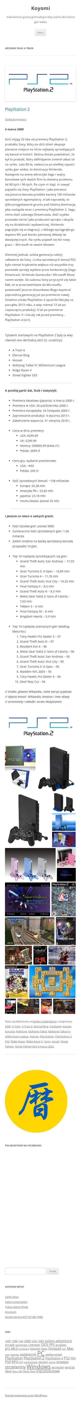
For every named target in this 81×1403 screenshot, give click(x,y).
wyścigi (70, 1367)
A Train (16, 1026)
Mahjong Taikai (37, 1031)
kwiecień (35, 1349)
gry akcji (11, 1348)
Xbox (8, 1371)
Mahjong (21, 1031)
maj (7, 1354)
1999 (20, 1341)
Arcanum (10, 1312)
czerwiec (34, 1345)
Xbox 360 (17, 1371)
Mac (70, 1348)
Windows (39, 1366)
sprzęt (55, 1041)
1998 (14, 1341)
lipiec (44, 1349)
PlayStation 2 (17, 109)
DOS (44, 1344)
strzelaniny (15, 1367)
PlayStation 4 (54, 1358)
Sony (47, 1041)
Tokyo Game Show (16, 1307)
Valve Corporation (16, 1302)
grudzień (61, 1345)
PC (40, 1353)
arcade (10, 1345)
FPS (52, 1344)
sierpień (43, 1362)
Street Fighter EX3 (26, 1046)
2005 (41, 1341)
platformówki (53, 1354)
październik (28, 1354)
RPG (15, 1361)
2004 (34, 1341)
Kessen (67, 1026)
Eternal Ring (41, 1026)
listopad (54, 1348)
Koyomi (40, 8)
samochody (30, 1362)
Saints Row (11, 1297)
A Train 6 (27, 1026)
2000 (8, 1026)
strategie (62, 1362)
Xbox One (29, 1371)
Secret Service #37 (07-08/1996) (24, 1317)
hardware (55, 1026)
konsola (10, 1031)
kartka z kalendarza (44, 1021)
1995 (8, 1341)
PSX (8, 1362)
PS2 (7, 1041)
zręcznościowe (48, 1371)
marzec (34, 1036)
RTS (21, 1362)
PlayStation (47, 1036)
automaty (21, 1345)
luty (64, 1348)
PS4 (73, 1358)
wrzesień (58, 1367)
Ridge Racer (18, 1041)
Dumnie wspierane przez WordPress (26, 1395)
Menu (40, 32)
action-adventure (58, 1341)
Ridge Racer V (34, 1041)
